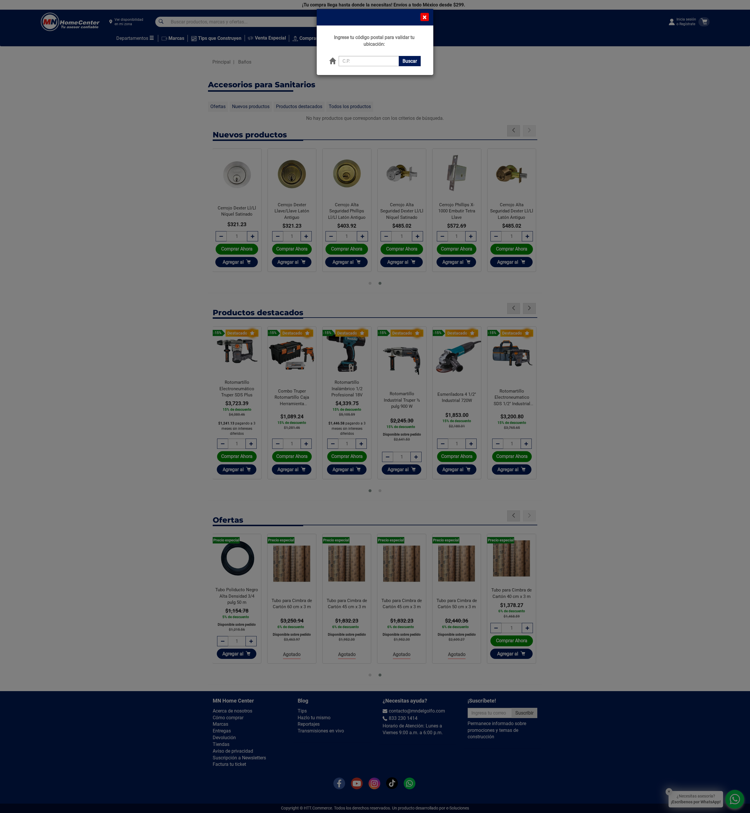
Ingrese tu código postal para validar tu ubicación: (374, 41)
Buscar (410, 61)
